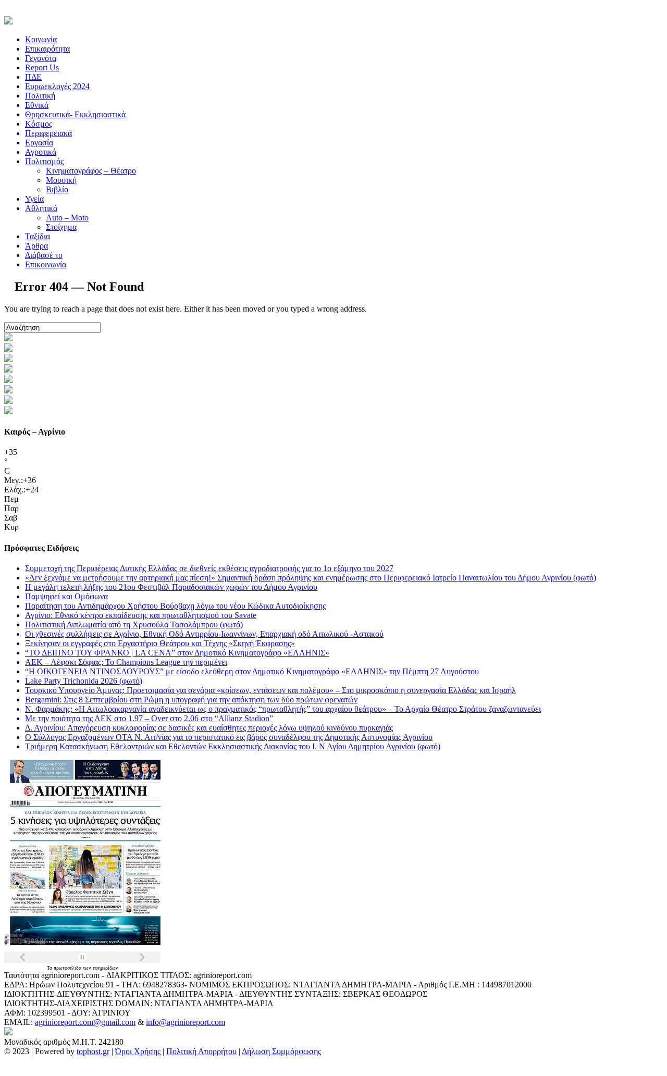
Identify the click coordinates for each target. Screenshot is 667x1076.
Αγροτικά (40, 151)
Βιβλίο (57, 189)
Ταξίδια (37, 236)
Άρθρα (36, 245)
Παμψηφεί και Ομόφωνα (66, 596)
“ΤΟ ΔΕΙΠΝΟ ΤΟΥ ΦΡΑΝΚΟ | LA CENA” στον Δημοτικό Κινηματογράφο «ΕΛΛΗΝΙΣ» (177, 652)
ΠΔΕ (33, 76)
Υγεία (34, 198)
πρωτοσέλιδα (68, 968)
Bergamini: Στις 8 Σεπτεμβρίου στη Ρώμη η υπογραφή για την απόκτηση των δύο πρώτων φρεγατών (191, 699)
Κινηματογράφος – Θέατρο (91, 170)
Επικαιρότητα (47, 48)
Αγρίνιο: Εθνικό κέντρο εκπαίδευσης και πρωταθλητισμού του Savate (140, 615)
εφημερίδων (105, 968)
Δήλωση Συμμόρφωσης (281, 1051)
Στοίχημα (61, 226)
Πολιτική (40, 95)
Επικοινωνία (45, 264)
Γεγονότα (40, 58)
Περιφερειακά (48, 133)
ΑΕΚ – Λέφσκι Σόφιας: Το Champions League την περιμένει (126, 662)
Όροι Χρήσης (137, 1051)
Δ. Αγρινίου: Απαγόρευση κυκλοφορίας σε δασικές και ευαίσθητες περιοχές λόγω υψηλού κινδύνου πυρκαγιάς (209, 727)
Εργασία (39, 142)
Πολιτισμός (44, 161)
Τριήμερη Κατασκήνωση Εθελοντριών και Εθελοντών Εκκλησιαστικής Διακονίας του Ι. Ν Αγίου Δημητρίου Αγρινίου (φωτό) (232, 746)
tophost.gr (93, 1051)
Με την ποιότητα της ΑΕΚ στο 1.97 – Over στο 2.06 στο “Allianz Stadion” (149, 718)
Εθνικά (36, 105)
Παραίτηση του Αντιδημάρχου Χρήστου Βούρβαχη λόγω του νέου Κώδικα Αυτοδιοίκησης (175, 605)
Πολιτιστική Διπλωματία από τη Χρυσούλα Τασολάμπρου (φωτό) (134, 624)
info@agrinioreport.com (185, 1022)
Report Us (42, 67)
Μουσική (61, 180)
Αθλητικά (41, 208)
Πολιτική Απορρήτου (201, 1051)
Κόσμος (38, 123)
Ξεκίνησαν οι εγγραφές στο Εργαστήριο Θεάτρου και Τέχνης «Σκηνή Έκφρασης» (160, 643)
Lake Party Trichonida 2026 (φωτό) (83, 680)
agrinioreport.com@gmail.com (85, 1022)
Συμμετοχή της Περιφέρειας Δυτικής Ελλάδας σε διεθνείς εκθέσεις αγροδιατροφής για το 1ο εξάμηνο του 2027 (209, 568)
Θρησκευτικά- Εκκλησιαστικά (75, 114)
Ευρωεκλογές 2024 (57, 86)
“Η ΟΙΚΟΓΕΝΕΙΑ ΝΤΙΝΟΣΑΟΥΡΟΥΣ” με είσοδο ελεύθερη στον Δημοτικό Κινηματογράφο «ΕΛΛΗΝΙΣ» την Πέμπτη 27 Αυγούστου (252, 671)
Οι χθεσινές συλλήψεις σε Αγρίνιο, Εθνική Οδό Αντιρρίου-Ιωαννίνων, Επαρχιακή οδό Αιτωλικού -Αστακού (204, 633)
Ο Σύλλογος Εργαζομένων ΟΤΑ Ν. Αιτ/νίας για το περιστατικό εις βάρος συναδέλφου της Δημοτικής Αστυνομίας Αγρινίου (229, 737)
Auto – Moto (67, 217)
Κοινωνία (41, 39)
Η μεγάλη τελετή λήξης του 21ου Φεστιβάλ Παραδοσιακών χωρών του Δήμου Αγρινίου (171, 587)
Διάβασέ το (44, 255)
